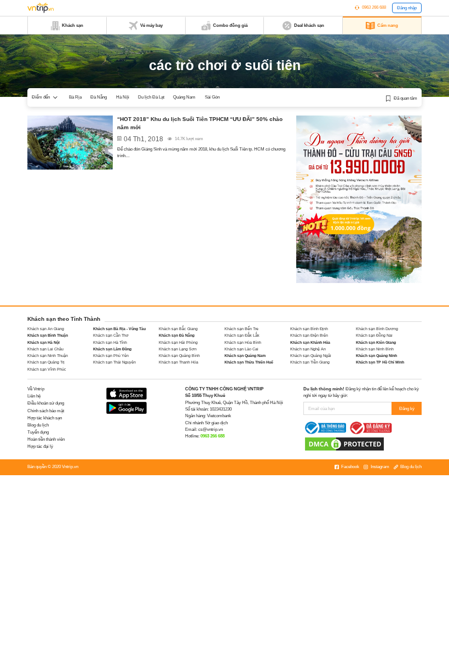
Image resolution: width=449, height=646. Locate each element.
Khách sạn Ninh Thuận (47, 355)
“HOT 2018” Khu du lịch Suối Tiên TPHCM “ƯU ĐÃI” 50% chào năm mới (200, 123)
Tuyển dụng (38, 432)
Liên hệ (34, 396)
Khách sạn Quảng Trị (46, 362)
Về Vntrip (35, 389)
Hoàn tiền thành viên (46, 439)
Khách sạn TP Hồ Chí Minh (380, 362)
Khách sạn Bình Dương (377, 329)
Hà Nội (122, 97)
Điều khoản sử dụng (45, 403)
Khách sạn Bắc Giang (178, 329)
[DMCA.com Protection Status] (344, 443)
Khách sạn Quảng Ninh (376, 355)
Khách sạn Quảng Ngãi (310, 355)
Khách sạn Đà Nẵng (176, 335)
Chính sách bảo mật (45, 410)
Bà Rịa (75, 97)
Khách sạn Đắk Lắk (242, 335)
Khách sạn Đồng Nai (374, 335)
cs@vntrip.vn (210, 429)
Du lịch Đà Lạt (151, 97)
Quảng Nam (184, 97)
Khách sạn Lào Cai (241, 349)
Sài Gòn (212, 97)
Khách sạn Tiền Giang (310, 362)
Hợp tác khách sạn (44, 418)
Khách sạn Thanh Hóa (178, 362)
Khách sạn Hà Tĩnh (110, 342)
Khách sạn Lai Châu (45, 349)
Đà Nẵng (98, 97)
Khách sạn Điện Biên (309, 335)
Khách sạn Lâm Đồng (112, 349)
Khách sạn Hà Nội (43, 342)
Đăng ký (407, 408)
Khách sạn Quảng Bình (179, 355)
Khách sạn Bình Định (309, 329)
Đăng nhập (407, 7)
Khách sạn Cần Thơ (111, 335)
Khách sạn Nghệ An (308, 349)
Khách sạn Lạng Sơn (178, 349)
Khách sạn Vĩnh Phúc (46, 369)
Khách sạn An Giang (45, 329)
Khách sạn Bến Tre (241, 329)
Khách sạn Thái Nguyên (114, 362)
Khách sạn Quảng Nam (245, 355)
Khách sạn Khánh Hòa (310, 342)
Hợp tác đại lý (40, 446)
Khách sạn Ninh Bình (375, 349)
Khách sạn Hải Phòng (178, 342)
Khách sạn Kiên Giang (376, 342)
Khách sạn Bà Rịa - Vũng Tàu (119, 329)
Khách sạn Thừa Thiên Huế (249, 362)
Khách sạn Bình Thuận (47, 335)
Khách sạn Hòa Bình (243, 342)
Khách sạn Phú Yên (111, 355)
